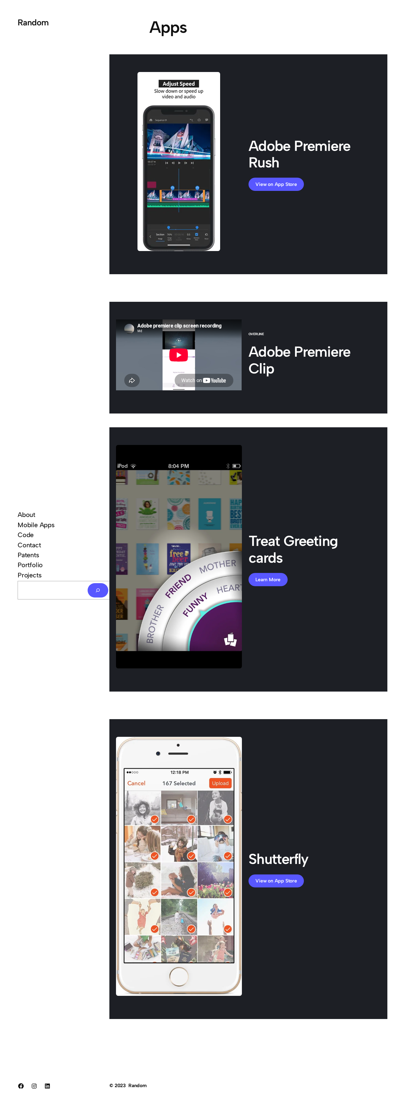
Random (33, 22)
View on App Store (276, 184)
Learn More (267, 579)
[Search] (98, 590)
